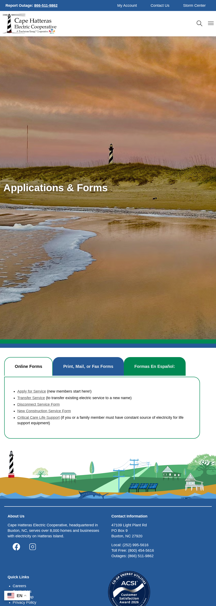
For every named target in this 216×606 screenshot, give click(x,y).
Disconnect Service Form (38, 404)
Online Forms (28, 366)
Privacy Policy (24, 602)
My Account (127, 5)
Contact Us (160, 5)
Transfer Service (31, 398)
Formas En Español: (154, 366)
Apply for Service (31, 391)
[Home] (29, 23)
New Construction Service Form (44, 411)
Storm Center (194, 5)
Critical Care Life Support (38, 417)
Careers (19, 586)
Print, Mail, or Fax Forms (88, 366)
